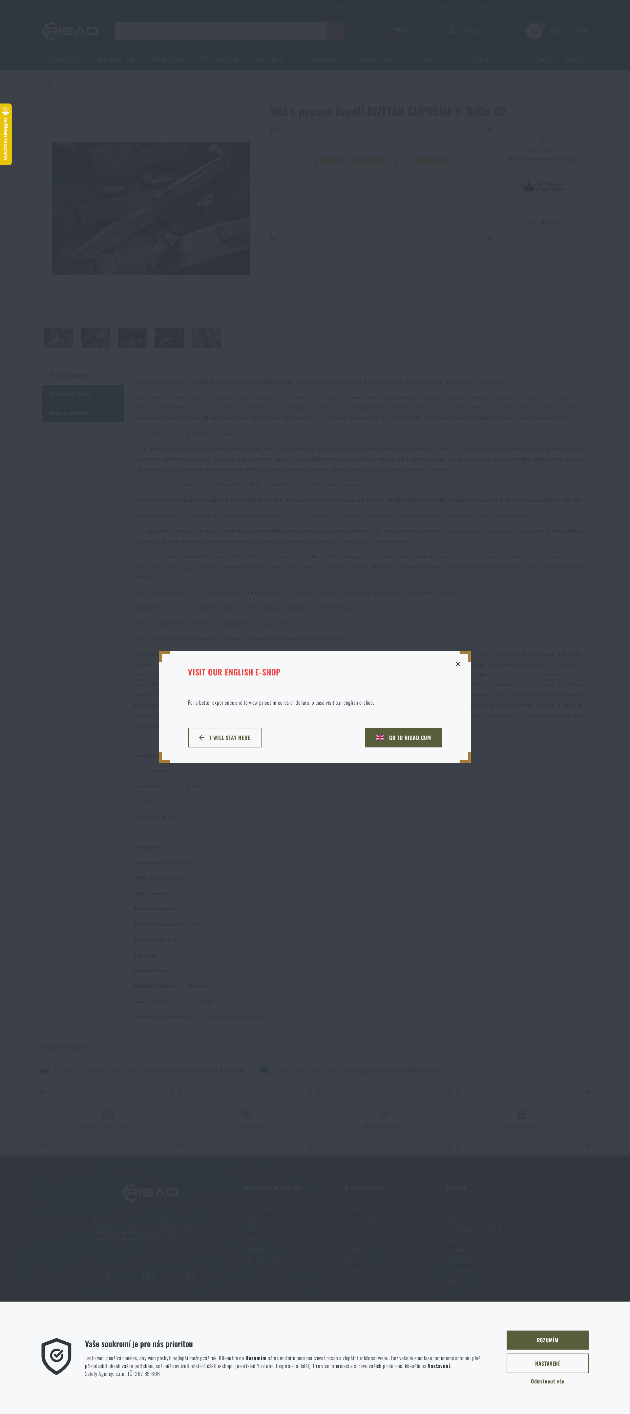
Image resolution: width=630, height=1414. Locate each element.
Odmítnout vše (547, 1381)
